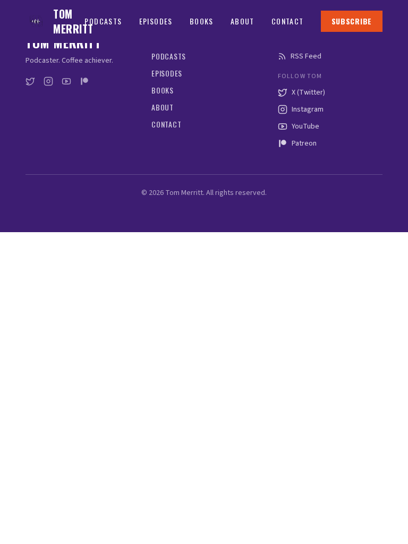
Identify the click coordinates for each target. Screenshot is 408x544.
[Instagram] (48, 81)
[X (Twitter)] (30, 81)
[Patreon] (84, 81)
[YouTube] (66, 81)
